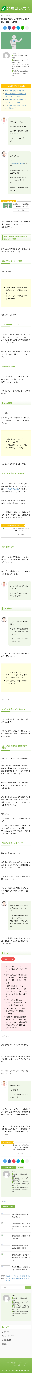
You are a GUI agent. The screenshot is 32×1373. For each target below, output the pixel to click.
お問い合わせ (21, 1365)
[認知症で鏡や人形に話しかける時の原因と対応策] (18, 28)
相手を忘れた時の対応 (11, 489)
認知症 (4, 1201)
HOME (7, 1363)
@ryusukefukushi (18, 163)
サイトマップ (13, 1365)
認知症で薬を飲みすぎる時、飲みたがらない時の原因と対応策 (21, 1257)
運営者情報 (13, 1363)
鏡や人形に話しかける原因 (15, 90)
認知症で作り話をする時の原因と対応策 (18, 1276)
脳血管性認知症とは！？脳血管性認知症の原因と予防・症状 (21, 1226)
